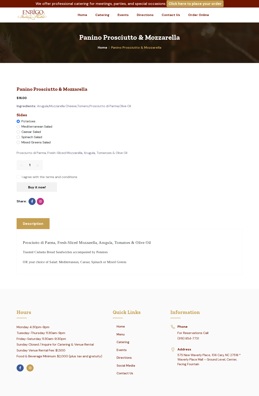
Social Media (126, 366)
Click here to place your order (195, 3)
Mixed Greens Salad (36, 142)
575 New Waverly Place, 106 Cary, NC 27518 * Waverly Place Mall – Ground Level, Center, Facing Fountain (209, 359)
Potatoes (28, 121)
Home (82, 15)
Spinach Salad (31, 137)
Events (123, 15)
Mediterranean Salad (36, 126)
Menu (121, 334)
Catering (102, 15)
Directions (145, 15)
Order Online (198, 15)
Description (33, 223)
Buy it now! (37, 187)
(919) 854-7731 (188, 338)
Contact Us (171, 15)
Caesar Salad (31, 132)
